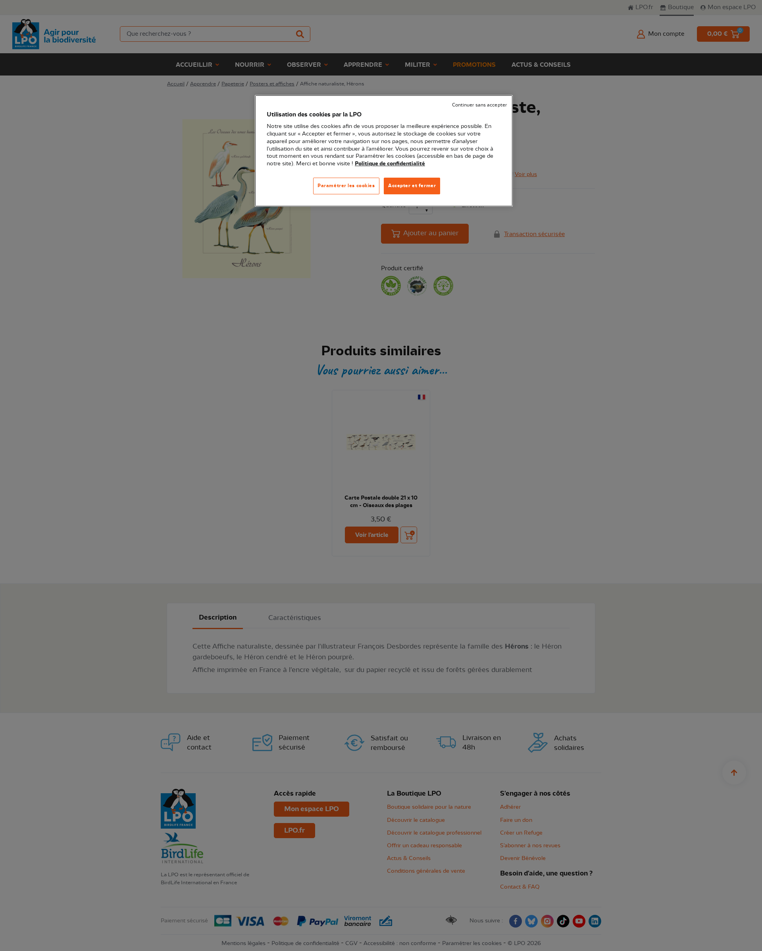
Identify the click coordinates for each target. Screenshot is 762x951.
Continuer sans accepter (479, 105)
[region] (384, 151)
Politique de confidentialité (390, 164)
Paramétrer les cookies (346, 185)
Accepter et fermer (412, 185)
